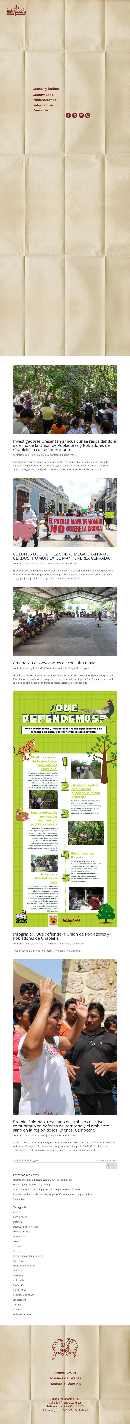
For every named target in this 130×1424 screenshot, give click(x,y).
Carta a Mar (19, 1199)
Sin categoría (82, 668)
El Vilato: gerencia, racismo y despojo (32, 1184)
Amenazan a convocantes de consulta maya (54, 663)
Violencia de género (23, 1314)
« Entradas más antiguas (25, 1160)
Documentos (19, 1236)
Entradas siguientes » (106, 1160)
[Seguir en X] (74, 115)
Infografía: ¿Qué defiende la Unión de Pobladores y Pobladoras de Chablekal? (61, 936)
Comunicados (54, 454)
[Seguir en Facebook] (68, 115)
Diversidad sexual (22, 1231)
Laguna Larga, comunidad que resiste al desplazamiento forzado (46, 1189)
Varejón (17, 1309)
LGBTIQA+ (18, 1260)
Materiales (52, 943)
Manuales (18, 1270)
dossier (16, 1241)
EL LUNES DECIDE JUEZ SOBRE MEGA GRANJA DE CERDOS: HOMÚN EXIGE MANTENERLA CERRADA (61, 556)
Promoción (18, 1285)
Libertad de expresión (24, 1265)
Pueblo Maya (69, 454)
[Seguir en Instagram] (87, 115)
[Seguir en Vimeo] (81, 115)
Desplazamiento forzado (26, 1226)
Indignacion (23, 454)
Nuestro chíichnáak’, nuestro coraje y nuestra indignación (42, 1179)
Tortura (17, 1304)
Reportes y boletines (23, 1294)
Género (17, 1246)
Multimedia (64, 943)
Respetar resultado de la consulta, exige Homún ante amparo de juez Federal (53, 1194)
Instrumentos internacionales (28, 1255)
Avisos (16, 1212)
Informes (17, 1251)
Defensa (17, 1221)
